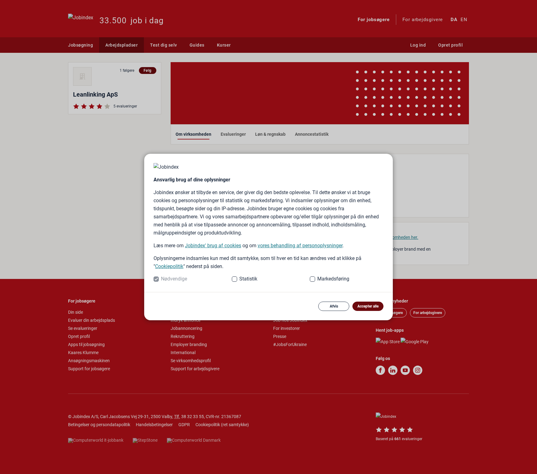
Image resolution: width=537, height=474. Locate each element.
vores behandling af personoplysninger (300, 245)
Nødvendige (174, 279)
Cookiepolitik (169, 266)
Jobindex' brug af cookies (213, 245)
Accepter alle (368, 306)
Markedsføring (333, 279)
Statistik (248, 279)
